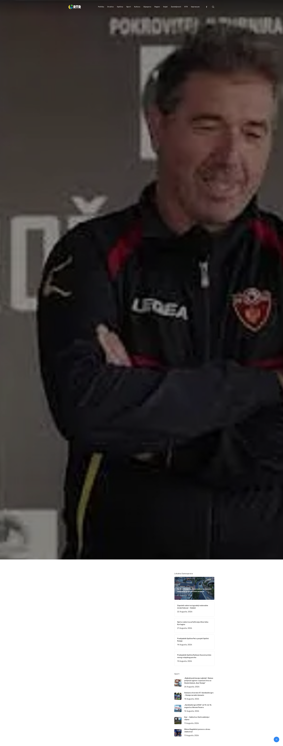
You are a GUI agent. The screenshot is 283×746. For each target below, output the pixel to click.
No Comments (206, 305)
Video (99, 326)
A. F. (73, 326)
